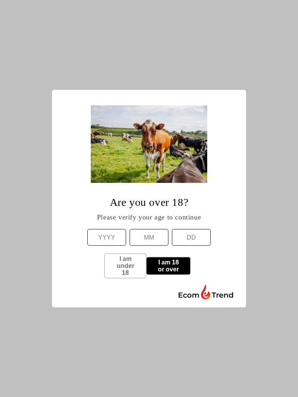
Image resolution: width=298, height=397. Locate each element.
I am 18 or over (168, 265)
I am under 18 (125, 265)
